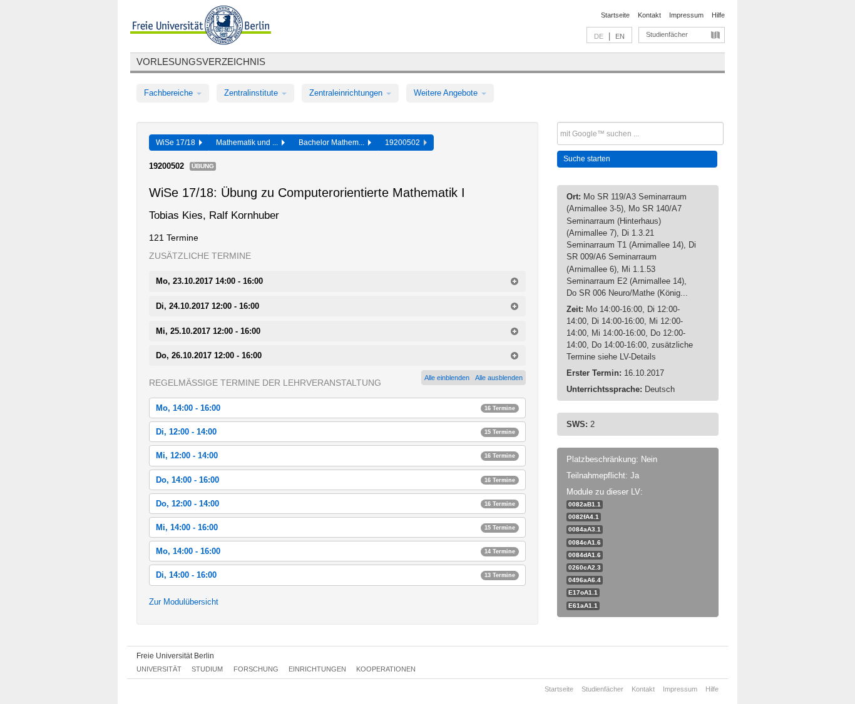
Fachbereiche (169, 93)
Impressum (686, 15)
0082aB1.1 (584, 504)
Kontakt (649, 15)
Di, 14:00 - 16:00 (335, 575)
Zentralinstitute (252, 93)
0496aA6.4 (584, 579)
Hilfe (718, 15)
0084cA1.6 (584, 542)
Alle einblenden (446, 377)
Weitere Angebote (447, 93)
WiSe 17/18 (177, 142)
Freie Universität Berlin (175, 655)
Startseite (615, 15)
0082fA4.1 (583, 516)
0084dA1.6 (584, 554)
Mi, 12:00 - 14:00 (335, 455)
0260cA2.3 (584, 567)
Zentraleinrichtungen (347, 93)
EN (620, 36)
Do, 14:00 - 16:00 (335, 480)
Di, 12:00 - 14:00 (335, 431)
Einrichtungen (317, 669)
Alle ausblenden (499, 377)
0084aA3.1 (584, 529)
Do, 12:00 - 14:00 (335, 503)
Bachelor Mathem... (333, 142)
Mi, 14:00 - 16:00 (335, 527)
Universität (159, 669)
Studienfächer (667, 34)
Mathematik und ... (249, 142)
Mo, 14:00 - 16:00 (335, 408)
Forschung (256, 669)
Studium (207, 669)
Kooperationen (386, 669)
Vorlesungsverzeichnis (200, 61)
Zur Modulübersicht (183, 601)
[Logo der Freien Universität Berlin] (200, 27)
